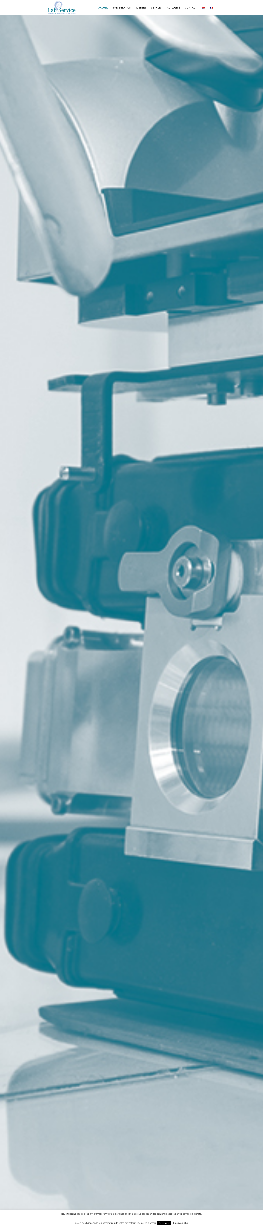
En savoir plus (180, 1222)
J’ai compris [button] (164, 1223)
